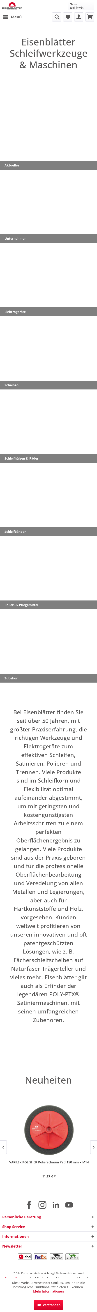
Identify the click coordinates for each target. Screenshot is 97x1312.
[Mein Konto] (78, 16)
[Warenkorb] (89, 16)
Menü (16, 16)
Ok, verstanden (48, 1305)
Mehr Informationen (48, 1291)
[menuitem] (12, 16)
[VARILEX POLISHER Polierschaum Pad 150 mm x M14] (48, 1130)
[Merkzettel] (67, 16)
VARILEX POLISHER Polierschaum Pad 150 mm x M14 (48, 1162)
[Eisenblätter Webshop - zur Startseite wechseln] (12, 6)
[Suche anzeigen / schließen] (56, 16)
